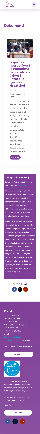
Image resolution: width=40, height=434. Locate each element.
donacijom (22, 186)
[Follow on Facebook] (14, 289)
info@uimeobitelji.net (12, 337)
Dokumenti (17, 94)
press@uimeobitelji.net (12, 340)
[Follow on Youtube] (25, 289)
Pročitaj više (15, 157)
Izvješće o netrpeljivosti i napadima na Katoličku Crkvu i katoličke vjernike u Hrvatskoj (20, 73)
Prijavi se (18, 354)
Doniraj (18, 413)
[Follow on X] (20, 289)
